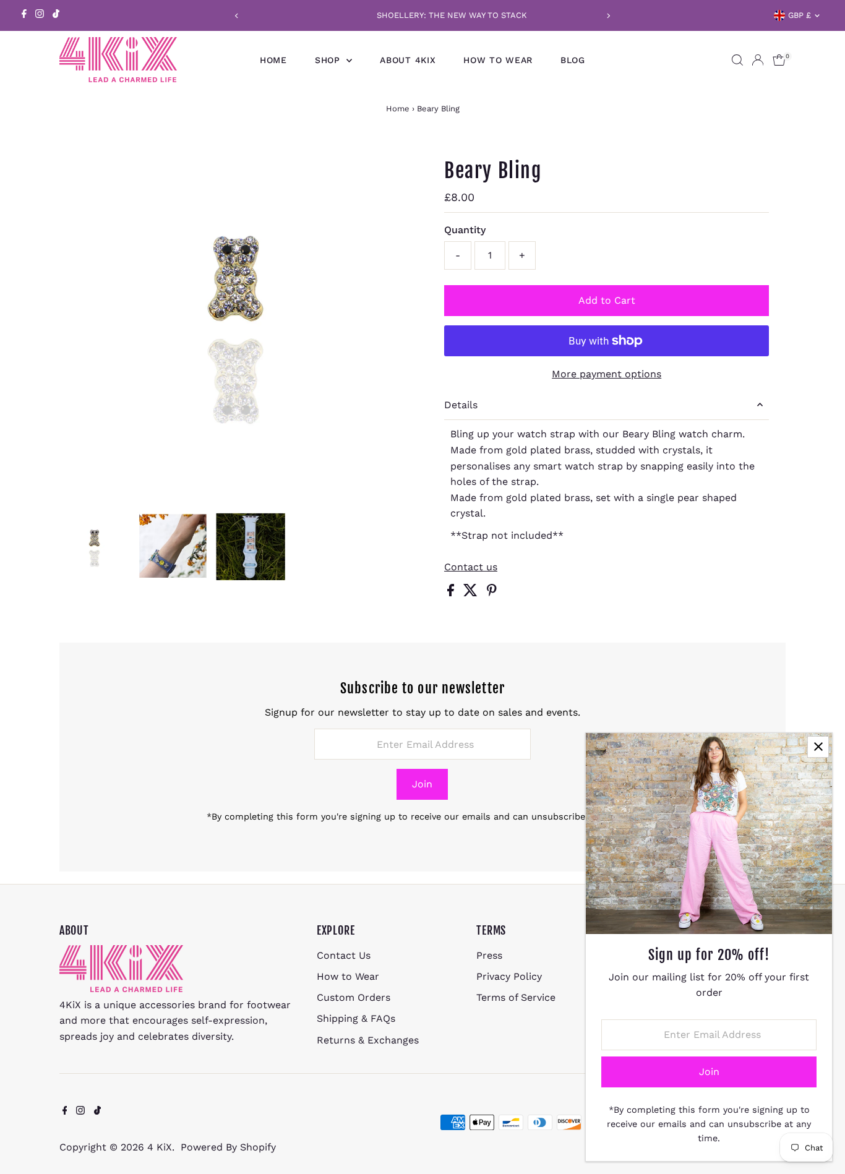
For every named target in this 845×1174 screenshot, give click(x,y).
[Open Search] (737, 60)
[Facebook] (24, 15)
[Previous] (237, 16)
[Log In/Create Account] (757, 60)
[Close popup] (818, 747)
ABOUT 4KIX (407, 60)
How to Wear (498, 60)
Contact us (470, 567)
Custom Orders (353, 997)
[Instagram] (39, 15)
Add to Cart (606, 300)
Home (273, 60)
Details (461, 405)
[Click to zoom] (397, 162)
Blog (572, 60)
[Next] (608, 16)
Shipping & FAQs (356, 1018)
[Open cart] (779, 60)
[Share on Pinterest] (492, 593)
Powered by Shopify (228, 1147)
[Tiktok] (55, 15)
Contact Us (344, 955)
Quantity (465, 230)
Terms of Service (515, 997)
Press (489, 955)
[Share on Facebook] (452, 593)
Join (422, 784)
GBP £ (799, 15)
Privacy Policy (509, 976)
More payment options (606, 374)
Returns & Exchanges (368, 1040)
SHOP (329, 60)
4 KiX (159, 1147)
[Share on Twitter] (472, 593)
